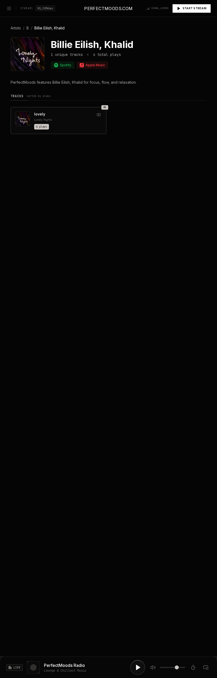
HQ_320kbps (45, 8)
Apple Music (95, 65)
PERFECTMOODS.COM (108, 8)
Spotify (65, 65)
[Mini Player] (206, 667)
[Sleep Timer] (193, 667)
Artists (16, 28)
